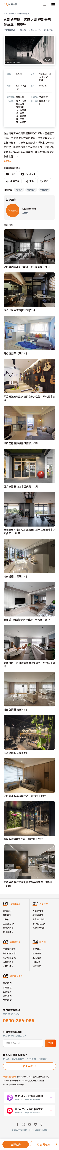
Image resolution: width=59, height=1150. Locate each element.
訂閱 (50, 1043)
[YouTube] (29, 1124)
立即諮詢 (16, 1144)
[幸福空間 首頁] (10, 4)
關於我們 (7, 983)
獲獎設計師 (38, 915)
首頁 (5, 13)
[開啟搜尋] (44, 4)
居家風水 (37, 949)
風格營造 (37, 957)
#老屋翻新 (44, 189)
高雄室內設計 (39, 927)
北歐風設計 (8, 923)
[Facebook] (17, 1124)
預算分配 (37, 961)
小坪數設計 (8, 966)
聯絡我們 (7, 995)
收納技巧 (37, 953)
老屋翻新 (7, 915)
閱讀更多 (7, 161)
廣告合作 (28, 1066)
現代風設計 (8, 927)
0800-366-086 (18, 1021)
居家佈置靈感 (9, 957)
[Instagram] (23, 1124)
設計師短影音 (9, 953)
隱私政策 (7, 1000)
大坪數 (6, 919)
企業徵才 (7, 991)
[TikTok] (41, 1124)
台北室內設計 (39, 919)
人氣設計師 (38, 910)
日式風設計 (8, 932)
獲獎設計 (7, 910)
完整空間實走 (9, 949)
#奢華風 (19, 189)
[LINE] (35, 1124)
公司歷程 (7, 987)
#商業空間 (31, 189)
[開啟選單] (53, 4)
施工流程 (37, 966)
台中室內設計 (39, 923)
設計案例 (12, 13)
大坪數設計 (8, 961)
